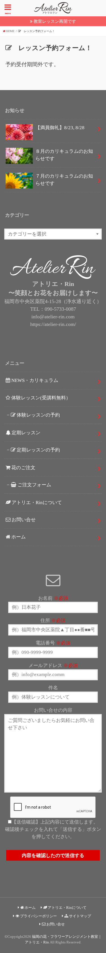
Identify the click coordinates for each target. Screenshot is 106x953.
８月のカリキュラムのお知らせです (64, 155)
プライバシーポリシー (38, 916)
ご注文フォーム (33, 484)
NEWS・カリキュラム (34, 380)
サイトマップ (79, 916)
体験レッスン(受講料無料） (40, 398)
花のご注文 (22, 467)
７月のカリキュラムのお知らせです (64, 179)
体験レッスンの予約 (38, 415)
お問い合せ (23, 519)
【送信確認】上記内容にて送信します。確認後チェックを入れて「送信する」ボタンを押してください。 (53, 829)
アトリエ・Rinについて (36, 502)
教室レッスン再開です (55, 21)
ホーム (18, 537)
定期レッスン (25, 432)
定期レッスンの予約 (38, 450)
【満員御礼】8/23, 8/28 (62, 127)
